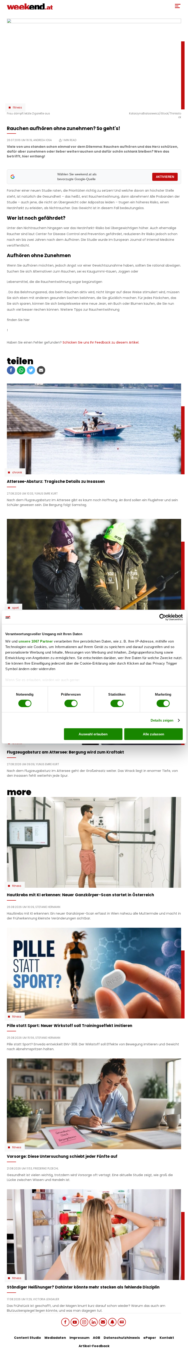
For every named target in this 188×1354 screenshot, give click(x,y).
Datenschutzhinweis (122, 1337)
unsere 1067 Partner (36, 641)
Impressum (79, 1337)
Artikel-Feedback (94, 1346)
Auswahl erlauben (93, 734)
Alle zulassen (153, 734)
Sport (15, 608)
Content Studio (27, 1337)
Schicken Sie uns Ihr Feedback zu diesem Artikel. (101, 342)
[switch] (70, 703)
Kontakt (167, 1337)
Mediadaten (55, 1337)
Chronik (17, 472)
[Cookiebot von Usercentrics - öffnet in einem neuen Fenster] (163, 617)
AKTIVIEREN (165, 177)
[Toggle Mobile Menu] (177, 6)
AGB (96, 1337)
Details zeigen (162, 720)
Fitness (17, 107)
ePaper (149, 1337)
